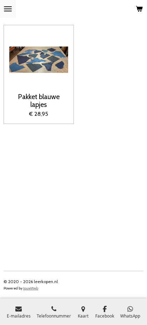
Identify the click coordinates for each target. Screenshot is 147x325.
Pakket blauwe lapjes (39, 101)
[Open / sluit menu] (8, 9)
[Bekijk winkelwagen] (139, 9)
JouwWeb (30, 288)
